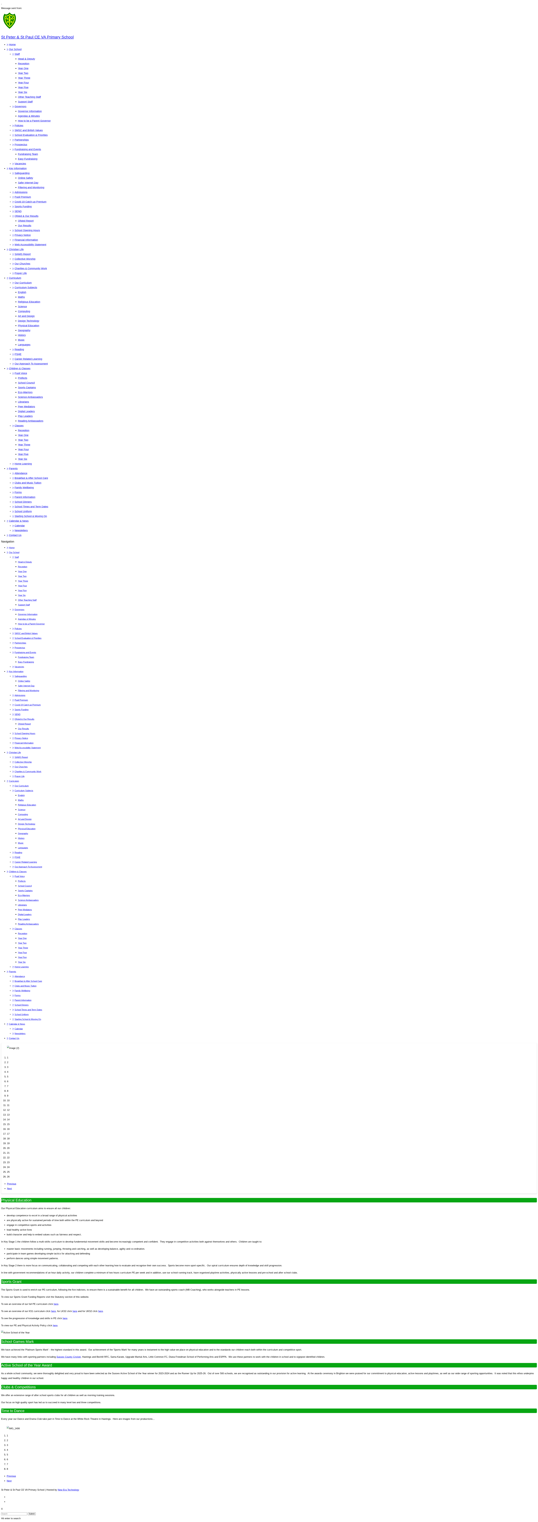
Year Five (23, 87)
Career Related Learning (28, 359)
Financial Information (26, 239)
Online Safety (25, 178)
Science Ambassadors (30, 397)
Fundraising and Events (28, 149)
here (56, 1304)
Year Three (24, 77)
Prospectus (21, 144)
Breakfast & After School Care (31, 478)
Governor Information (30, 111)
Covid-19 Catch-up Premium (30, 201)
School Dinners (23, 501)
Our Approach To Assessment (31, 363)
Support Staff (25, 101)
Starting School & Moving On (31, 516)
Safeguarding (22, 173)
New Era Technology (68, 1490)
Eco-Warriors (25, 392)
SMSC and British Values (29, 130)
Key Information (18, 168)
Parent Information (25, 497)
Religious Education (29, 301)
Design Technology (28, 320)
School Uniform (23, 511)
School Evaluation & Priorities (31, 135)
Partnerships (22, 139)
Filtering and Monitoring (31, 187)
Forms (18, 492)
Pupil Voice (21, 373)
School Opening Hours (27, 230)
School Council (26, 382)
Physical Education (28, 325)
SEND (18, 211)
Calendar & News (19, 521)
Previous (11, 1184)
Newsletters (21, 530)
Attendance (21, 473)
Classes (19, 425)
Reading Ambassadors (30, 420)
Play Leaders (25, 416)
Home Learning (23, 463)
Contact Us (15, 535)
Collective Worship (25, 259)
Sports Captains (27, 387)
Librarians (23, 401)
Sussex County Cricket (68, 1357)
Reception (23, 63)
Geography (24, 330)
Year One (23, 68)
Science (22, 306)
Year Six (22, 92)
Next (9, 1188)
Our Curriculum (23, 282)
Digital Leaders (26, 411)
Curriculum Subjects (26, 287)
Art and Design (26, 316)
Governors (20, 106)
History (22, 335)
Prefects (22, 378)
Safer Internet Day (28, 182)
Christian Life (16, 249)
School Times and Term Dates (31, 506)
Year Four (23, 82)
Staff (17, 54)
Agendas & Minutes (29, 116)
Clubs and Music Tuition (28, 482)
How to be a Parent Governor (34, 120)
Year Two (23, 73)
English (22, 292)
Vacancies (20, 163)
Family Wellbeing (24, 487)
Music (21, 340)
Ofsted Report (26, 220)
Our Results (24, 225)
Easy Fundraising (27, 158)
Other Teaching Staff (29, 97)
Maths (21, 297)
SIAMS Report (23, 254)
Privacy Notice (23, 235)
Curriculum (15, 278)
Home (12, 44)
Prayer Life (21, 273)
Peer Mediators (26, 406)
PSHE (18, 354)
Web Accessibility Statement (30, 244)
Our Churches (22, 263)
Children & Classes (19, 368)
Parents (13, 468)
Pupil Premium (23, 197)
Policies (19, 125)
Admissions (21, 192)
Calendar (20, 525)
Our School (15, 49)
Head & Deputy (26, 58)
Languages (24, 344)
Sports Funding (23, 206)
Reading (19, 349)
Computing (24, 311)
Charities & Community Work (31, 268)
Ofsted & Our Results (26, 216)
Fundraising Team (28, 154)
